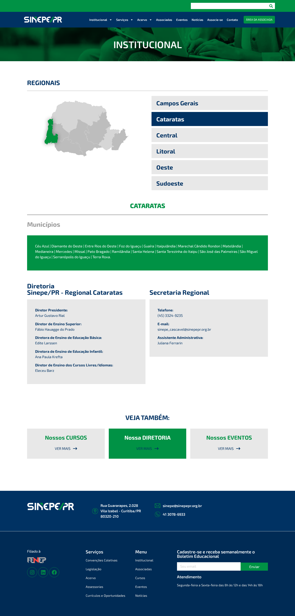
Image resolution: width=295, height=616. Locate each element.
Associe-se (215, 19)
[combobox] (229, 6)
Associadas (164, 19)
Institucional (98, 19)
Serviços (122, 19)
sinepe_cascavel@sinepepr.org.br (184, 329)
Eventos (182, 19)
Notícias (197, 19)
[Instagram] (32, 572)
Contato (232, 19)
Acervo (142, 19)
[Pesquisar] (271, 6)
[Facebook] (54, 572)
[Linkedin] (43, 572)
